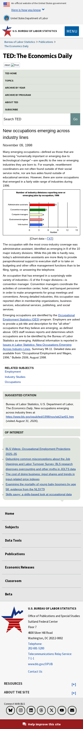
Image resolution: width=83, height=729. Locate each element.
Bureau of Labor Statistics (19, 42)
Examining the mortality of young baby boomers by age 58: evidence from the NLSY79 (41, 487)
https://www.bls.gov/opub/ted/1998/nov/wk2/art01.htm (40, 416)
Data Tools (13, 540)
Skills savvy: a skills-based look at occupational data (39, 494)
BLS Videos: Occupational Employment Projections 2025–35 (38, 451)
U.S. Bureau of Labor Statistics (34, 31)
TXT (49, 238)
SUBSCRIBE (11, 109)
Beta (8, 594)
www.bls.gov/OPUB (40, 664)
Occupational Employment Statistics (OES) (39, 317)
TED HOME (11, 73)
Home (9, 513)
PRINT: (8, 65)
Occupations (13, 382)
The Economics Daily (16, 46)
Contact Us (35, 671)
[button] (74, 684)
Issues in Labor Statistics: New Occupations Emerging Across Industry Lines (37, 347)
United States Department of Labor (29, 18)
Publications (46, 42)
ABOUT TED (11, 102)
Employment (13, 371)
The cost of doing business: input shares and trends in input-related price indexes (40, 476)
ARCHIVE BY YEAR (15, 88)
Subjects (12, 527)
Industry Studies (15, 376)
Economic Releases (19, 567)
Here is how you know (26, 10)
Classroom (13, 581)
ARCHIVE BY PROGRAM (18, 95)
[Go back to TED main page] (41, 57)
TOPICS (9, 80)
